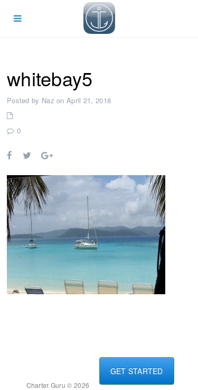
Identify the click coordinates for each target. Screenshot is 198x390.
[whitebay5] (86, 233)
